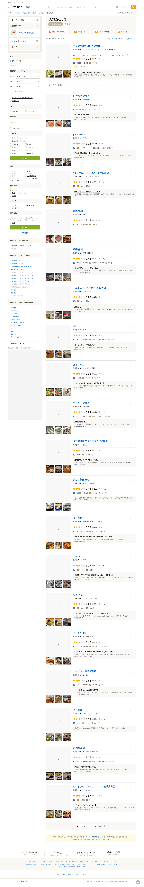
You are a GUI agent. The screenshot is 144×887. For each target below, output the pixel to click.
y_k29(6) (78, 730)
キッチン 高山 (80, 632)
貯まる (16, 111)
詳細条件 (25, 233)
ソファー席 (31, 220)
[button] (49, 7)
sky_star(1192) (85, 196)
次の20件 (101, 826)
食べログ (15, 7)
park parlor (79, 134)
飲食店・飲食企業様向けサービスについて (82, 862)
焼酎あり (15, 208)
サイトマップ (62, 866)
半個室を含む (24, 138)
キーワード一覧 (71, 866)
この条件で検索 (17, 91)
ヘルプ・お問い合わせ (33, 862)
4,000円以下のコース (18, 263)
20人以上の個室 (16, 328)
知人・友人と (16, 180)
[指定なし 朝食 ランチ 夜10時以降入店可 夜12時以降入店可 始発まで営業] (25, 122)
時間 (11, 86)
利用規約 (78, 864)
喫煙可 (14, 196)
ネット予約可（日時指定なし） (22, 98)
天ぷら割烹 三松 (81, 479)
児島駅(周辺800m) (55, 24)
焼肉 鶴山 (78, 210)
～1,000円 (14, 246)
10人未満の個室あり (17, 322)
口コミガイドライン (39, 864)
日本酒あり (31, 206)
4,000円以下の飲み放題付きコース (22, 278)
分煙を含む (23, 193)
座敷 (13, 223)
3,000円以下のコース (18, 261)
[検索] (133, 7)
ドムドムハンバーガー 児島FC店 (89, 287)
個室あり (14, 308)
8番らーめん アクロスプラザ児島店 (91, 172)
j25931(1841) (83, 311)
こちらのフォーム (88, 839)
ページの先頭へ (138, 882)
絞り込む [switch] (123, 7)
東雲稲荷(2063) (80, 541)
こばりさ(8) (79, 77)
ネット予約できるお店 (18, 269)
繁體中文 (78, 874)
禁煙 (13, 193)
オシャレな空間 (17, 218)
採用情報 (110, 864)
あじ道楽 (77, 709)
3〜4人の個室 (15, 316)
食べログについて (45, 862)
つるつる (77, 594)
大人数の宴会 (31, 176)
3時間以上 (25, 141)
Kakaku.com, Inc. (101, 881)
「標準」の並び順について (114, 39)
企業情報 (116, 864)
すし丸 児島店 (81, 402)
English (63, 874)
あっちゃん (78, 364)
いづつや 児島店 (81, 95)
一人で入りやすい (33, 178)
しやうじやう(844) (81, 119)
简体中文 (70, 874)
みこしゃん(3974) (81, 464)
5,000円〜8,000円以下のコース (21, 266)
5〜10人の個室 (15, 319)
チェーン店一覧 (81, 866)
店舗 (120, 13)
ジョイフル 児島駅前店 (84, 671)
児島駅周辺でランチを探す (19, 240)
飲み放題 (15, 141)
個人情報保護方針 (101, 864)
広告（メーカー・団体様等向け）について (105, 862)
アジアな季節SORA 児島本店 (88, 45)
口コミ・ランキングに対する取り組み (60, 862)
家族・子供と (31, 171)
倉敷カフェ (11, 348)
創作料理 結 (79, 748)
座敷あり (14, 334)
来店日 (12, 76)
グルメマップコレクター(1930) (84, 656)
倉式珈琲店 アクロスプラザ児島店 (90, 441)
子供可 (14, 150)
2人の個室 (14, 314)
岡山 (32, 348)
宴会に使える (15, 331)
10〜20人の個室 (16, 325)
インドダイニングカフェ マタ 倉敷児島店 (94, 786)
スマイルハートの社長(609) (83, 771)
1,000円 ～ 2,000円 (26, 246)
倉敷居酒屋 (26, 348)
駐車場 (14, 147)
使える (32, 111)
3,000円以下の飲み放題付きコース (22, 275)
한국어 (85, 874)
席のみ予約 (15, 101)
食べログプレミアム (51, 864)
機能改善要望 (29, 864)
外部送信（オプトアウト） (89, 864)
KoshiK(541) (79, 388)
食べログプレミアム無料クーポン (65, 864)
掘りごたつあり (16, 337)
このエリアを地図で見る (25, 32)
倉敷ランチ (19, 348)
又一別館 (77, 517)
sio (74, 326)
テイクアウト (31, 153)
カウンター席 (16, 220)
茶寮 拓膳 (78, 249)
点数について (130, 39)
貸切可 (29, 144)
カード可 (15, 144)
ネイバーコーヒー (82, 556)
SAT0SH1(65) (86, 500)
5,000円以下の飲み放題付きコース (22, 281)
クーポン (15, 153)
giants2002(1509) (81, 426)
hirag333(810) (80, 157)
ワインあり (15, 206)
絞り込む (25, 158)
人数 (11, 81)
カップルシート (32, 218)
